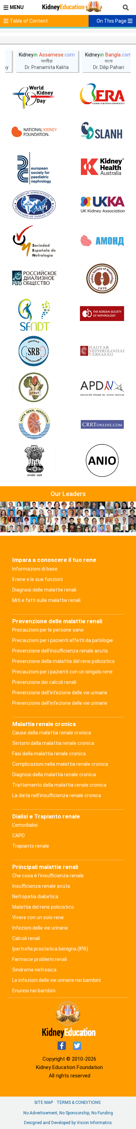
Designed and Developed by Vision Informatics (68, 1122)
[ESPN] (34, 168)
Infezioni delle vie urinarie (40, 928)
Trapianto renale (30, 846)
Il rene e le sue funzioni (37, 579)
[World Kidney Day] (34, 95)
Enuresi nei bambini (33, 990)
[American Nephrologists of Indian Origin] (102, 461)
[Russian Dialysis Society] (34, 278)
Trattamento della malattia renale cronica (59, 785)
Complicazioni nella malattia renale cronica (60, 764)
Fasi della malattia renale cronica (49, 753)
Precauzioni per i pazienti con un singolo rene (62, 671)
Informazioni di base (35, 569)
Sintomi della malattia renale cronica (53, 743)
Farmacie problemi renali (39, 959)
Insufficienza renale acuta (41, 886)
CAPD (18, 835)
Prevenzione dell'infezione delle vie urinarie (59, 692)
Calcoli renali (26, 938)
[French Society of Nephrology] (34, 314)
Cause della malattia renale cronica (51, 732)
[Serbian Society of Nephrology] (34, 351)
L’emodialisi (25, 825)
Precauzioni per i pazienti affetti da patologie (62, 640)
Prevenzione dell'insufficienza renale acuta (60, 651)
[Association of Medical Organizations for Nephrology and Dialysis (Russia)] (102, 241)
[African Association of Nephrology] (34, 388)
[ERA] (102, 95)
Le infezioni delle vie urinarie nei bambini (56, 980)
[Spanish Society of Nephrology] (34, 241)
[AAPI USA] (34, 205)
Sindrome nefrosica (34, 969)
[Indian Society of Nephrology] (102, 278)
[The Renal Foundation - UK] (102, 205)
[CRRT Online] (102, 424)
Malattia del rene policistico (43, 907)
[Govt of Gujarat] (34, 461)
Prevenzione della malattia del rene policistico (63, 661)
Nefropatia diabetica (35, 896)
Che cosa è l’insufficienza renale (48, 875)
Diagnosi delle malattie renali (44, 590)
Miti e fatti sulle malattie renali (46, 600)
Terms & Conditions (78, 1102)
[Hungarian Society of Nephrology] (102, 351)
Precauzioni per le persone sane (48, 630)
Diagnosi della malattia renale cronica (54, 774)
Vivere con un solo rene (38, 917)
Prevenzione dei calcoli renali (44, 682)
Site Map (43, 1102)
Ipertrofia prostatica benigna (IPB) (50, 949)
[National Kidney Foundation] (34, 131)
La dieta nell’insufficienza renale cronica (56, 795)
